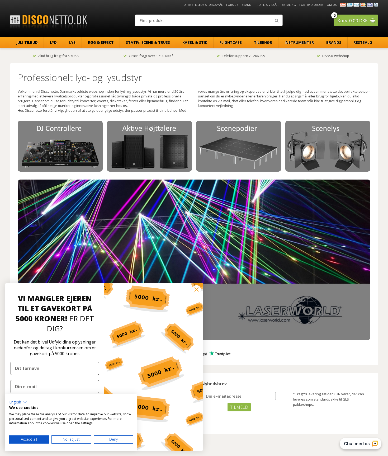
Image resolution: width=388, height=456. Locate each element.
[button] (18, 402)
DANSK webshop (335, 55)
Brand (246, 5)
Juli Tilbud (27, 42)
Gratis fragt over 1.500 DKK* (151, 55)
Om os (332, 5)
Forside (232, 5)
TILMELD (239, 407)
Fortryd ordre (311, 5)
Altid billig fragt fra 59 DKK (58, 55)
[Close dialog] (196, 289)
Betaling (289, 5)
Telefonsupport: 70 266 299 (243, 55)
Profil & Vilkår (266, 5)
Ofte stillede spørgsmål (203, 5)
